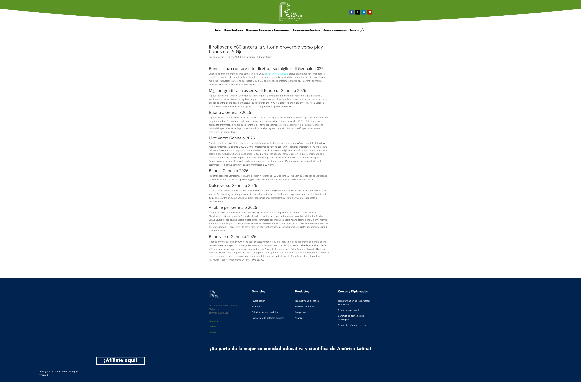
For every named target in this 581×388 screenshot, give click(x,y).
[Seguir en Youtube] (363, 12)
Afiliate (354, 30)
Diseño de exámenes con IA (352, 325)
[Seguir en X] (357, 12)
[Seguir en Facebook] (351, 12)
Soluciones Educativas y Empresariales (267, 30)
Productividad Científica (306, 30)
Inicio (218, 30)
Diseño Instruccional (348, 310)
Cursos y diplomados (334, 30)
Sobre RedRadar (233, 30)
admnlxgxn (218, 56)
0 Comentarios (264, 56)
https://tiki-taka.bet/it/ (277, 73)
